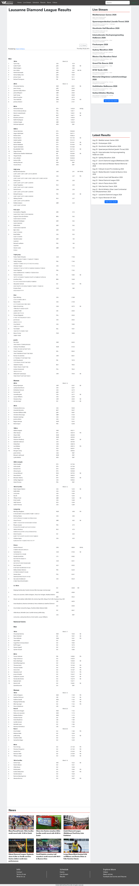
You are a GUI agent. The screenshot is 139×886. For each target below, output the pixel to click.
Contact (19, 872)
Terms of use (21, 874)
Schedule (36, 2)
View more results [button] (111, 202)
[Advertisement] (49, 27)
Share (84, 45)
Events (62, 872)
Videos (54, 2)
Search (134, 3)
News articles (108, 874)
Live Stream (27, 2)
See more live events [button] (111, 101)
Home (19, 2)
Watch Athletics (20, 49)
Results (42, 2)
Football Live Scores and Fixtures (114, 877)
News (49, 2)
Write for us (21, 877)
